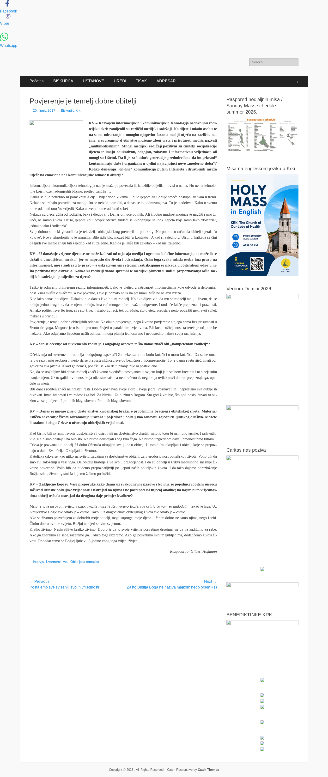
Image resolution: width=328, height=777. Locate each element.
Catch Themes (208, 769)
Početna (37, 81)
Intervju (38, 562)
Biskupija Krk (70, 110)
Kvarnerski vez (57, 562)
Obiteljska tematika (84, 562)
